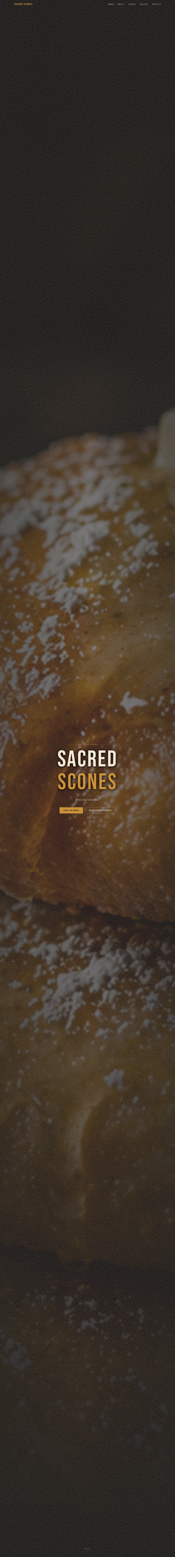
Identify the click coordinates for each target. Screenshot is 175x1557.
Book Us (156, 4)
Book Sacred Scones (100, 810)
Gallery (144, 4)
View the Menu (71, 810)
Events (132, 4)
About (121, 4)
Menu (111, 4)
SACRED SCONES (23, 4)
